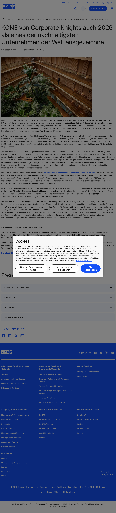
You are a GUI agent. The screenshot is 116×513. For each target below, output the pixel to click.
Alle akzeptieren (90, 268)
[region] (58, 256)
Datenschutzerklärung (84, 260)
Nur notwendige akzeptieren (64, 268)
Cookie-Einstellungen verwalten (31, 268)
